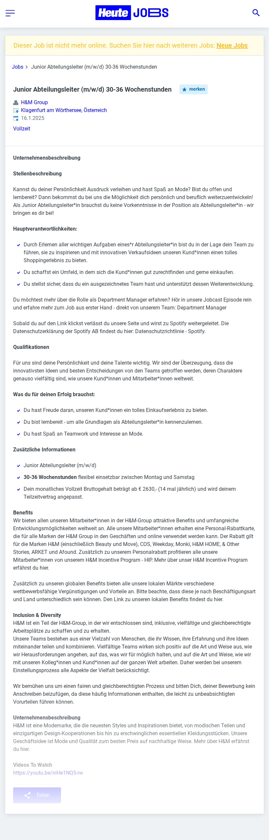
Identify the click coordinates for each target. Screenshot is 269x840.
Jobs (17, 67)
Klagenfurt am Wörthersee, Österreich (64, 110)
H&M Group (34, 102)
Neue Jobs (232, 45)
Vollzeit (21, 128)
